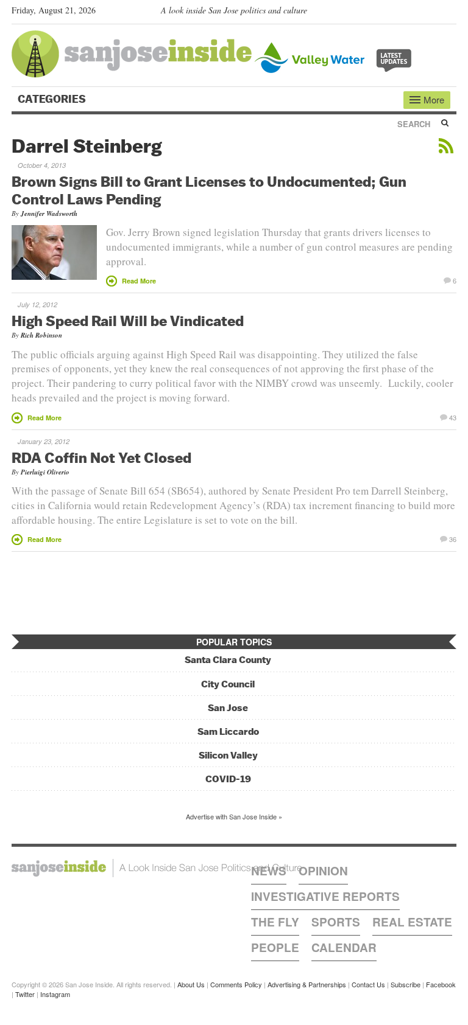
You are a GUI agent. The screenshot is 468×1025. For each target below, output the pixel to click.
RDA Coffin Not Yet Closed (101, 457)
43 (452, 416)
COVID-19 (228, 779)
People (275, 947)
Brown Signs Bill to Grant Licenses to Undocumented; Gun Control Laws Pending (209, 190)
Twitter (25, 994)
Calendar (344, 947)
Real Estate (412, 922)
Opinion (323, 871)
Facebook (441, 984)
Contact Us (368, 984)
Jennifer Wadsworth (49, 213)
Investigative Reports (325, 896)
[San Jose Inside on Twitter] (415, 12)
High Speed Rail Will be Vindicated (128, 320)
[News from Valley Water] (335, 56)
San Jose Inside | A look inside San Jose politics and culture (157, 868)
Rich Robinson (41, 335)
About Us (191, 984)
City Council (228, 684)
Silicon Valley (228, 755)
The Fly (275, 922)
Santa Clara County (228, 659)
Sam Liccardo (228, 731)
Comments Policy (236, 984)
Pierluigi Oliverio (45, 472)
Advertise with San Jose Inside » (234, 816)
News (268, 871)
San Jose (228, 708)
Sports (335, 922)
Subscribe (405, 984)
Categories (53, 99)
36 (452, 538)
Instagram (55, 994)
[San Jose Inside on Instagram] (450, 12)
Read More (139, 280)
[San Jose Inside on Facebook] (432, 12)
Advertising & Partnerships (307, 984)
